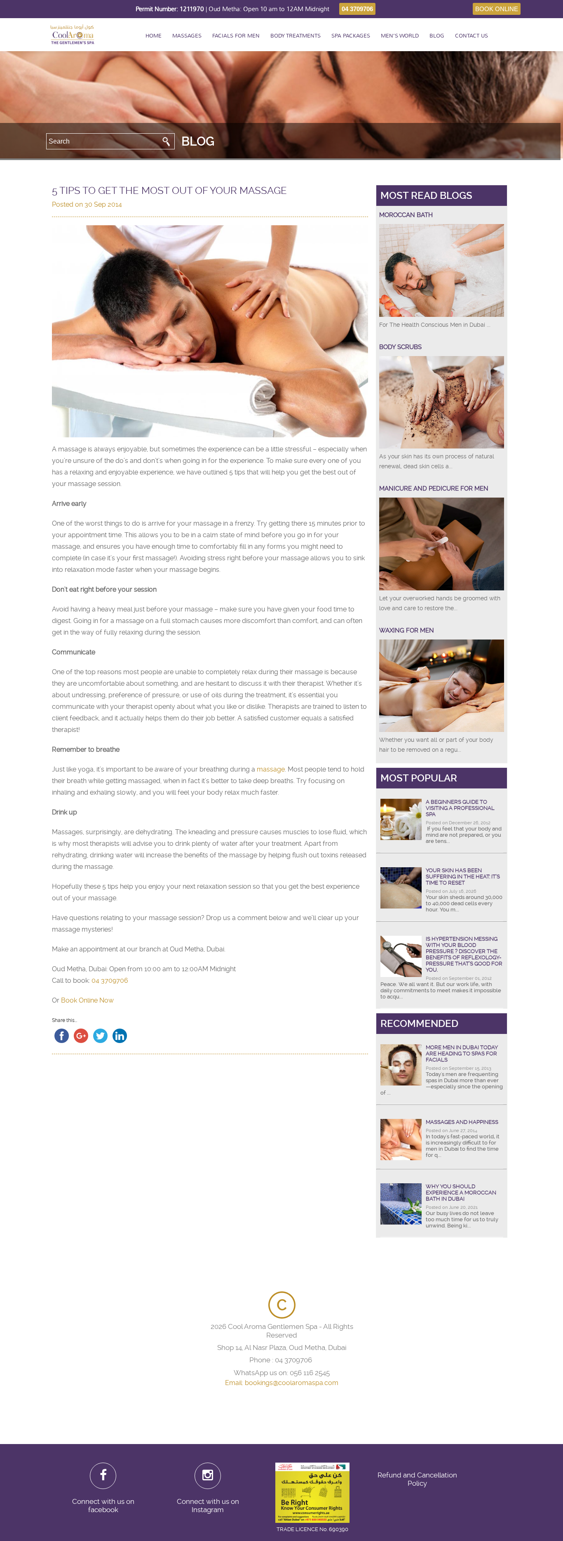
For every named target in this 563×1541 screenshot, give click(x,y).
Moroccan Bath (406, 215)
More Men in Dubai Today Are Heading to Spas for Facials (462, 1053)
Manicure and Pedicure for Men (433, 488)
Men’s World (400, 35)
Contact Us (471, 35)
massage (271, 769)
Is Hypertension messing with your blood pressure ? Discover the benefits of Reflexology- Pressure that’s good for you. (464, 954)
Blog (436, 35)
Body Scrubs (400, 347)
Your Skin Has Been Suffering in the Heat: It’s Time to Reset (463, 876)
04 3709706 (357, 8)
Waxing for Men (406, 630)
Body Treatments (295, 35)
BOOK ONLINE (496, 8)
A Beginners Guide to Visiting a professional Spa (460, 808)
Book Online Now (87, 1000)
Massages (187, 35)
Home (153, 35)
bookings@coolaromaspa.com (291, 1383)
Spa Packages (350, 35)
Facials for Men (236, 35)
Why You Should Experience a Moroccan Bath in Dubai (461, 1192)
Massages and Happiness (462, 1122)
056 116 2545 (310, 1373)
